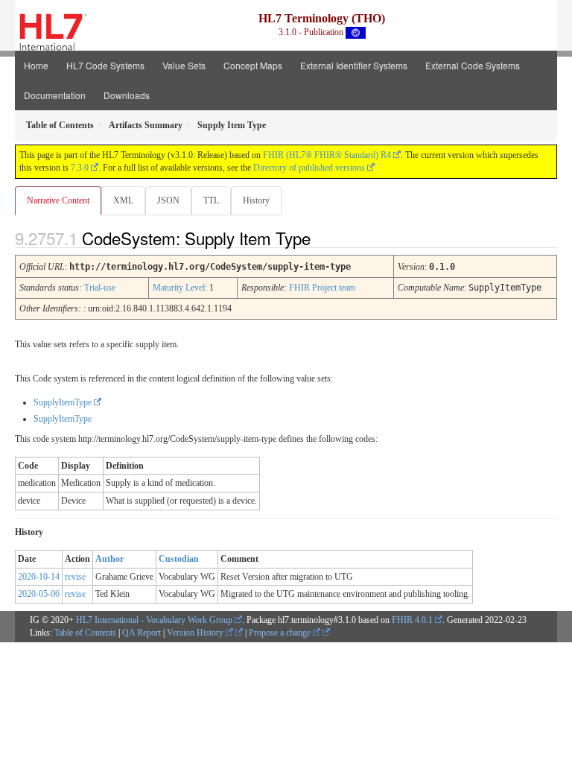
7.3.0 (80, 167)
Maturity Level (179, 287)
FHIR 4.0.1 (412, 620)
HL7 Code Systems (105, 65)
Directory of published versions (309, 167)
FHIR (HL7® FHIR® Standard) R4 (327, 155)
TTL (211, 200)
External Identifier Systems (353, 65)
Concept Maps (252, 65)
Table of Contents (85, 632)
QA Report (141, 632)
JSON (168, 200)
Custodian (179, 559)
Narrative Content (58, 200)
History (256, 200)
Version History (196, 632)
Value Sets (184, 65)
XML (123, 200)
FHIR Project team (322, 287)
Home (36, 65)
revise (75, 577)
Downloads (127, 95)
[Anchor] (323, 237)
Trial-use (99, 287)
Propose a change (281, 632)
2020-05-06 (39, 594)
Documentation (55, 95)
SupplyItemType (63, 402)
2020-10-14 (39, 577)
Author (109, 559)
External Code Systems (472, 65)
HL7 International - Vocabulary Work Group (154, 620)
